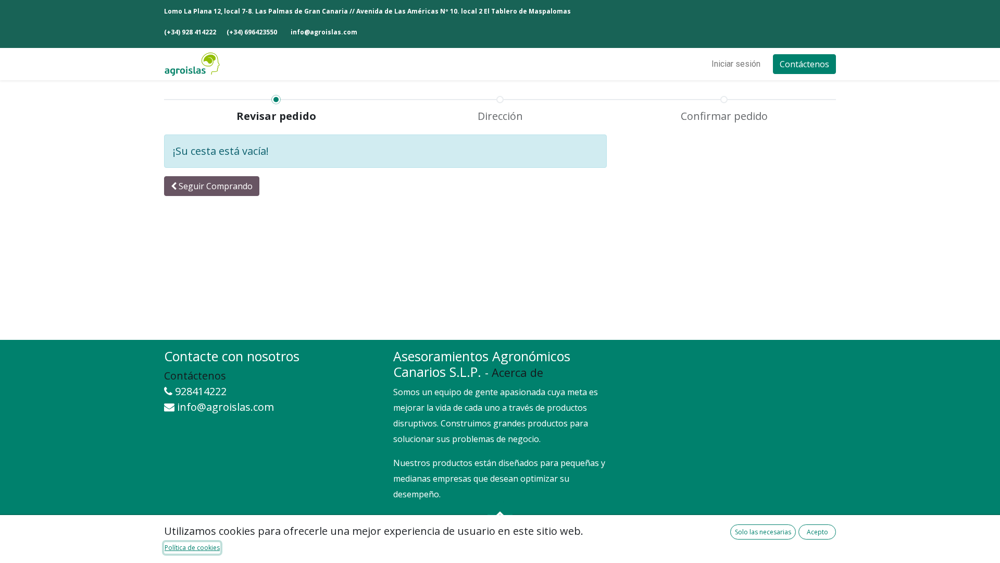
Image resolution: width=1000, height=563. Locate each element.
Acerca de (517, 372)
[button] (211, 186)
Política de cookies (192, 547)
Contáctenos (804, 64)
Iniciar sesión (735, 64)
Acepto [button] (817, 532)
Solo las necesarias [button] (763, 532)
